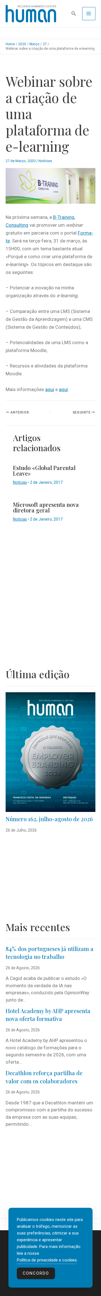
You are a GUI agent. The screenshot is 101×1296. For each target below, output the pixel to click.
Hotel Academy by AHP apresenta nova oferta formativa (48, 1015)
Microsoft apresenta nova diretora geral (46, 507)
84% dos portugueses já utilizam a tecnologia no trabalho (49, 953)
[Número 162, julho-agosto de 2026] (50, 752)
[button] (73, 13)
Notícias (45, 161)
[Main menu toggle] (89, 14)
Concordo (36, 1273)
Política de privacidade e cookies (47, 1260)
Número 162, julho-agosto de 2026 (49, 819)
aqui (49, 389)
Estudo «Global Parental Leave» (44, 470)
